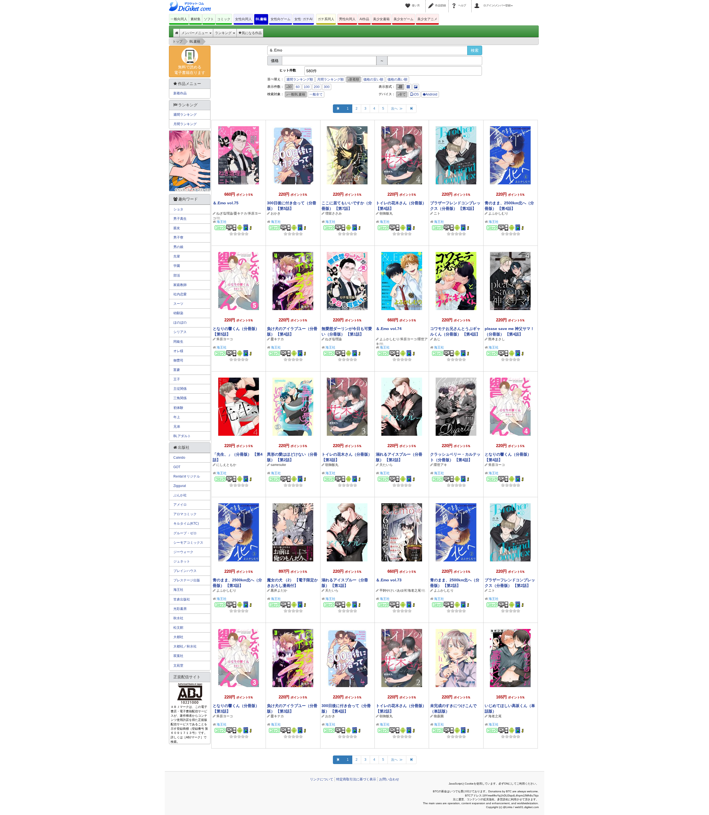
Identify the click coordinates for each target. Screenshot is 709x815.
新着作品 (180, 93)
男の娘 (178, 247)
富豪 (176, 370)
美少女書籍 (381, 19)
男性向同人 (347, 19)
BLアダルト (182, 436)
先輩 (176, 256)
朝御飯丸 (386, 213)
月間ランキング (185, 124)
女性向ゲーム (281, 19)
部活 (176, 275)
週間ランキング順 (299, 79)
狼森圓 (439, 716)
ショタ (178, 209)
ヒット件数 (287, 70)
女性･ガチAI (303, 19)
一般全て (316, 94)
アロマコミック (185, 514)
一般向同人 (179, 19)
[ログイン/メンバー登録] (478, 2)
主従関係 (180, 389)
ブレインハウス (185, 571)
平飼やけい (387, 590)
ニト (437, 213)
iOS (416, 94)
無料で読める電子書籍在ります (189, 70)
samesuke (278, 465)
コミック (223, 19)
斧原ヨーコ (224, 339)
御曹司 (178, 360)
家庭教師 (180, 285)
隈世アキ (440, 465)
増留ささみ (333, 213)
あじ (437, 339)
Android (431, 94)
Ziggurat (179, 486)
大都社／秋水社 (185, 646)
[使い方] (408, 2)
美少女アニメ (427, 19)
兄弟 (176, 427)
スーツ (178, 304)
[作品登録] (432, 2)
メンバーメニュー (195, 33)
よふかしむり (498, 213)
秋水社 (178, 618)
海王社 (222, 222)
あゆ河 (402, 590)
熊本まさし (496, 339)
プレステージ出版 (186, 580)
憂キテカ (240, 213)
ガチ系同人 (326, 19)
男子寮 (178, 237)
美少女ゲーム (403, 19)
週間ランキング (185, 115)
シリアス (180, 332)
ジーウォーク (183, 552)
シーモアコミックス (188, 543)
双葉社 (178, 656)
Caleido (179, 458)
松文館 (178, 628)
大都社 (178, 637)
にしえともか (226, 465)
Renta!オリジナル (186, 476)
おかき (276, 213)
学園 (176, 266)
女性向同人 (243, 19)
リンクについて (321, 779)
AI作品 (364, 19)
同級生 (178, 342)
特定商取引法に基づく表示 (356, 779)
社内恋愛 (180, 294)
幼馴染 (178, 313)
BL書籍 (261, 19)
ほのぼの (180, 322)
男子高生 (180, 219)
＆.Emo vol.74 (389, 328)
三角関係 (180, 398)
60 (298, 87)
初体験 (178, 408)
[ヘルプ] (455, 2)
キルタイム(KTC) (186, 523)
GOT (176, 467)
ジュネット (181, 561)
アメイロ (180, 505)
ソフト (209, 19)
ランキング (223, 33)
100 (307, 87)
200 (317, 87)
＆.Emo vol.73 (389, 580)
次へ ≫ (397, 108)
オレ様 (178, 351)
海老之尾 (414, 590)
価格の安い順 (373, 79)
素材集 (196, 19)
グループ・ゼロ (185, 533)
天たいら (386, 465)
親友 (176, 228)
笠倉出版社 (181, 599)
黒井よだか (279, 590)
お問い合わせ (389, 779)
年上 (176, 417)
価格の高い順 (397, 79)
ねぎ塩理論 (224, 213)
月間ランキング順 (330, 79)
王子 (176, 379)
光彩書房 (180, 609)
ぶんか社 (180, 495)
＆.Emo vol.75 (225, 203)
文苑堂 (178, 665)
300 (327, 87)
